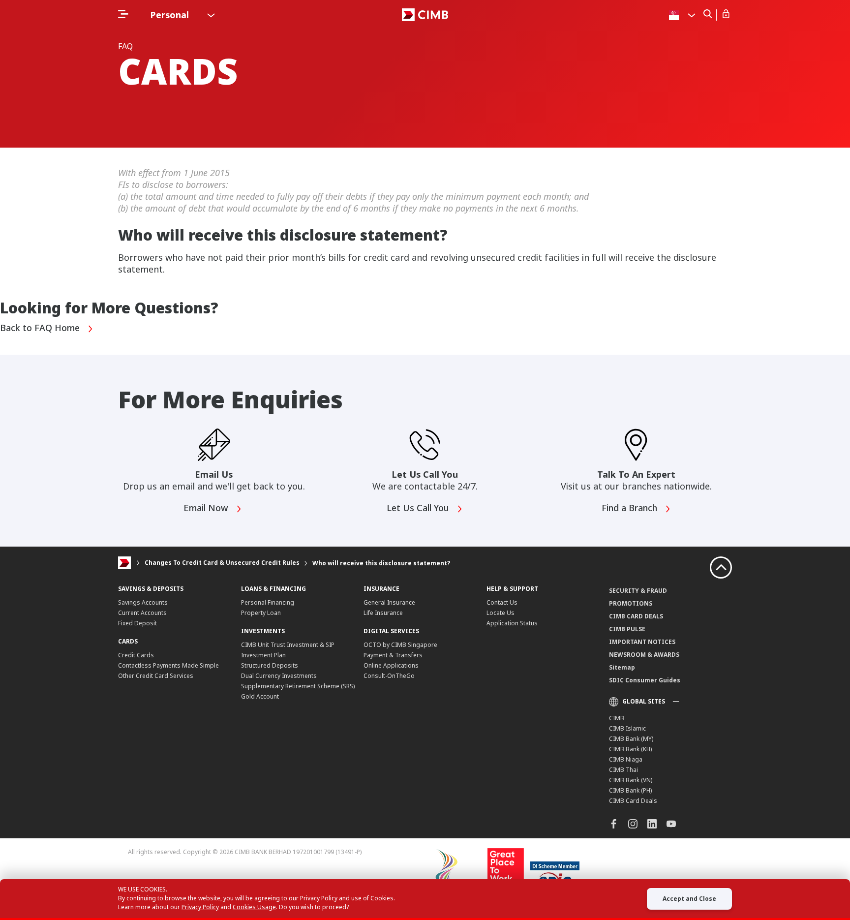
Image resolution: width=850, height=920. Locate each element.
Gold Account (260, 696)
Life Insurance (383, 613)
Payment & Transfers (393, 655)
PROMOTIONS (630, 603)
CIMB (616, 718)
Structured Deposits (269, 665)
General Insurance (389, 602)
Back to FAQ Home (41, 328)
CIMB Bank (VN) (630, 780)
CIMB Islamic (627, 728)
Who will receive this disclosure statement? (381, 563)
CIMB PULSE (627, 629)
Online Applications (391, 665)
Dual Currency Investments (279, 676)
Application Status (512, 623)
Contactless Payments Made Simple (168, 665)
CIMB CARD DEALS (636, 616)
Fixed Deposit (137, 623)
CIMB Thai (623, 770)
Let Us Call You (419, 508)
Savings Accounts (143, 602)
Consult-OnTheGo (389, 676)
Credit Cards (136, 655)
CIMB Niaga (625, 759)
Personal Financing (267, 602)
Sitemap (622, 667)
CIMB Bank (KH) (630, 749)
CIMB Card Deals (633, 801)
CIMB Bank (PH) (630, 790)
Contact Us (501, 602)
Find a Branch (631, 508)
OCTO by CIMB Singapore (400, 645)
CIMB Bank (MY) (631, 739)
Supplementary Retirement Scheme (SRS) (298, 686)
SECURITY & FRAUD (638, 590)
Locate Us (500, 613)
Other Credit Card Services (155, 676)
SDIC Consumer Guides (644, 680)
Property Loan (261, 613)
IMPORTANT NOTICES (642, 642)
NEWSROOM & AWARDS (644, 654)
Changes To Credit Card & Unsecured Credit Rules (222, 563)
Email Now (207, 508)
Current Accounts (142, 613)
